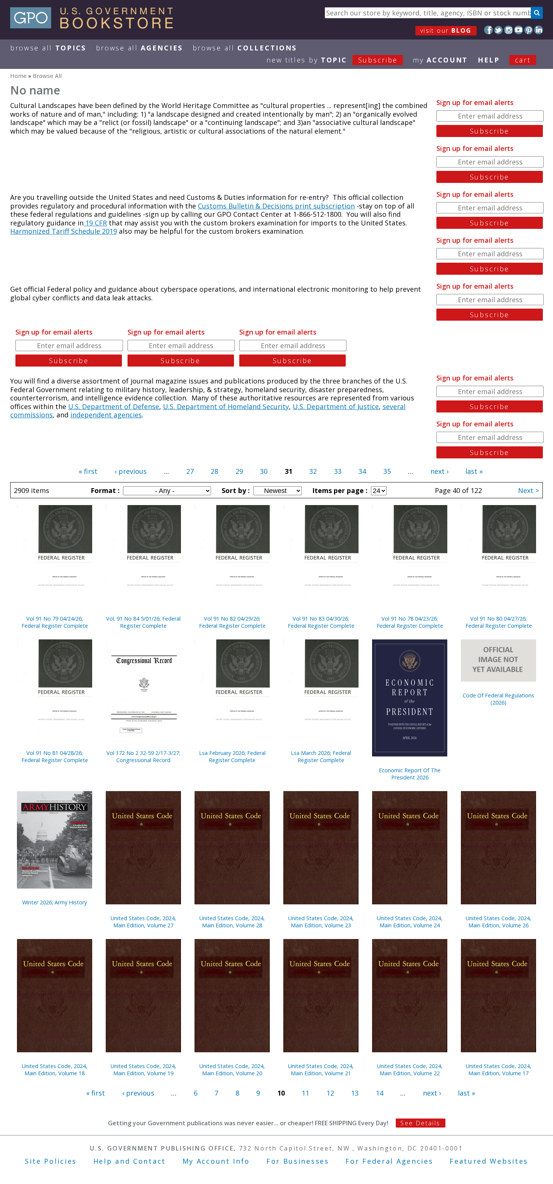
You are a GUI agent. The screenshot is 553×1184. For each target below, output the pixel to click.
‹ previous (131, 471)
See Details (420, 1123)
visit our (446, 30)
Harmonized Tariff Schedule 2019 (63, 231)
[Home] (95, 25)
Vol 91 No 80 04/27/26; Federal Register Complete (498, 622)
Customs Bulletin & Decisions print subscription (276, 205)
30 (263, 471)
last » (474, 471)
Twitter (498, 30)
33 (338, 471)
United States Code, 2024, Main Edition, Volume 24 (409, 922)
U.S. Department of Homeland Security (226, 406)
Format (104, 490)
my (440, 59)
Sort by (235, 490)
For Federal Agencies (389, 1161)
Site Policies (51, 1161)
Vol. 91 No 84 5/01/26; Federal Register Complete (143, 622)
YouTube (518, 30)
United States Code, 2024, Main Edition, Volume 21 (321, 1069)
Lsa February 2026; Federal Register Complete (232, 756)
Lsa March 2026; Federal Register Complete (321, 756)
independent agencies (106, 414)
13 (355, 1092)
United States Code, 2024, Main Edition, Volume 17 (498, 1069)
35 (387, 471)
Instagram (508, 30)
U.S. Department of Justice (336, 406)
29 (239, 471)
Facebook (488, 30)
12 (330, 1092)
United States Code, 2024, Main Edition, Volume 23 (321, 922)
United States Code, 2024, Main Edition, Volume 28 (232, 922)
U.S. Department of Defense (113, 406)
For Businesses (297, 1161)
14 (379, 1092)
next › (439, 471)
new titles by (332, 59)
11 (305, 1092)
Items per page (339, 490)
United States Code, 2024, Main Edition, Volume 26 (498, 922)
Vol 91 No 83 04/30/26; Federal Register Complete (321, 622)
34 (362, 471)
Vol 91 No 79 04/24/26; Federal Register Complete (54, 622)
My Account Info (216, 1161)
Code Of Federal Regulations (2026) (498, 699)
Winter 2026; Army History (54, 902)
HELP (489, 59)
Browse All (48, 47)
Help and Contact (129, 1161)
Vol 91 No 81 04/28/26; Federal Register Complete (54, 756)
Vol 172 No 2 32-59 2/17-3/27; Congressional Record (143, 756)
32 (313, 471)
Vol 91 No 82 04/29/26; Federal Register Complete (232, 622)
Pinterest (528, 30)
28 (214, 471)
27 (190, 471)
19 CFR (95, 222)
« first (88, 471)
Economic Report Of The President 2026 (410, 774)
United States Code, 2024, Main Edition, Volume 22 (409, 1069)
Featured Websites (489, 1161)
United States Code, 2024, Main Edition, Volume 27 (143, 922)
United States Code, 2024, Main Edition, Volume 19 (143, 1069)
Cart (523, 59)
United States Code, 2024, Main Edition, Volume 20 (232, 1069)
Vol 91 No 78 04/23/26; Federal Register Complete (410, 622)
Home (18, 75)
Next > (528, 490)
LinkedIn (538, 30)
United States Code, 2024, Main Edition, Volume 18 (54, 1069)
